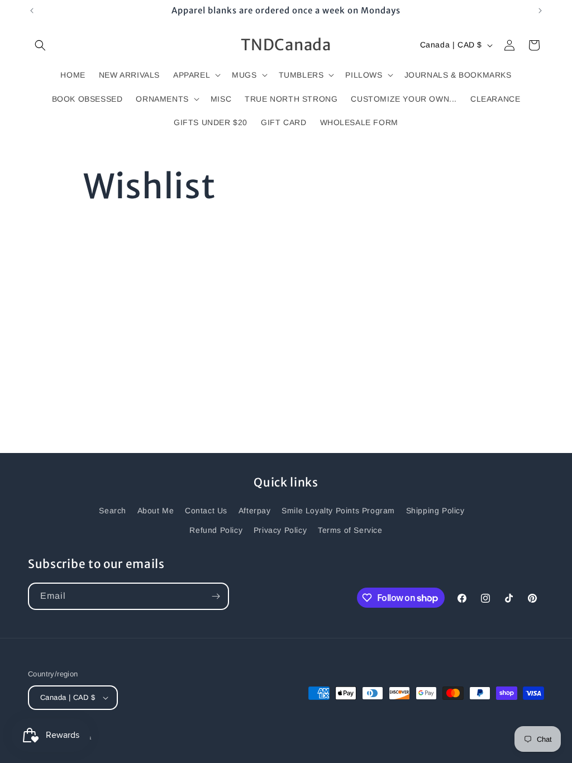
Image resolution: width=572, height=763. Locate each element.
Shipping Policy (435, 510)
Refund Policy (215, 530)
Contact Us (206, 510)
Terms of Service (350, 530)
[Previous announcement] (32, 10)
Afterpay (255, 510)
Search (112, 510)
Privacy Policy (280, 530)
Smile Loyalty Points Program (338, 510)
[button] (40, 45)
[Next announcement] (540, 10)
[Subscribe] (215, 596)
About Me (155, 510)
